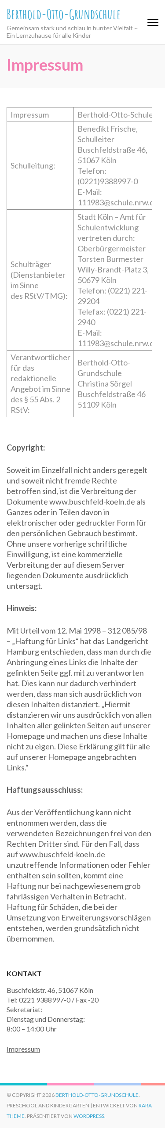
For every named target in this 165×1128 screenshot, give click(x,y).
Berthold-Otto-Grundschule (64, 14)
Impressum (23, 1049)
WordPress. (89, 1116)
